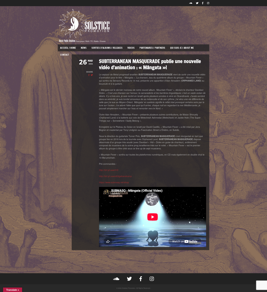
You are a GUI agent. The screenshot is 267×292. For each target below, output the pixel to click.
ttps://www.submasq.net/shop (114, 182)
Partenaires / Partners (152, 47)
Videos (131, 47)
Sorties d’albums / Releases (107, 47)
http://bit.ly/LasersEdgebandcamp (115, 176)
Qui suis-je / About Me (182, 47)
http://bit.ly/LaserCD (108, 170)
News (84, 47)
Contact (64, 54)
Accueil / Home (68, 47)
